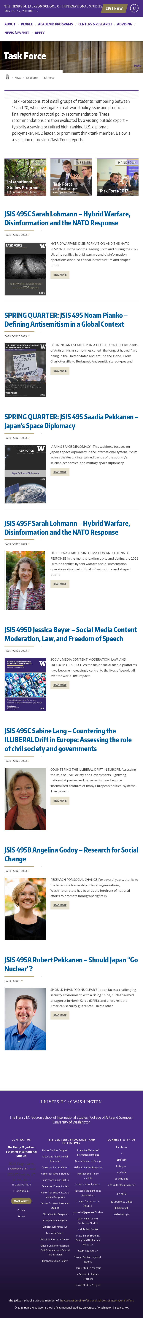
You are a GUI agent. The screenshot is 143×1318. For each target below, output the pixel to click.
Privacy (21, 1210)
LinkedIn (121, 1159)
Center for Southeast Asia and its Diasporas (55, 1195)
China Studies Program (55, 1214)
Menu (137, 65)
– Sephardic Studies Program (88, 1276)
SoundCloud (121, 1178)
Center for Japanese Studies (88, 1204)
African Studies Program (55, 1150)
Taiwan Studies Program (88, 1285)
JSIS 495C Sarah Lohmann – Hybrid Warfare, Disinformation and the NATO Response (67, 218)
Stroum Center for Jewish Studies (87, 1259)
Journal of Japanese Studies (88, 1212)
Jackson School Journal (88, 1184)
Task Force (32, 77)
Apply (40, 32)
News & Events (16, 32)
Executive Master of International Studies (88, 1152)
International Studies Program (22, 186)
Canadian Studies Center (55, 1167)
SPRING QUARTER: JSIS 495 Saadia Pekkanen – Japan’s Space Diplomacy (71, 421)
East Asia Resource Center (55, 1239)
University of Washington (71, 1103)
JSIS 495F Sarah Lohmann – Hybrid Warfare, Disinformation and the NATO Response (67, 527)
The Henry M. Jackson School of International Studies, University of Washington (61, 8)
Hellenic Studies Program (88, 1167)
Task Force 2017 (113, 191)
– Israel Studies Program (88, 1268)
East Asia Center (55, 1233)
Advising (124, 24)
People (27, 24)
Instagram (121, 1166)
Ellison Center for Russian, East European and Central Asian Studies (55, 1250)
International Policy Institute (87, 1176)
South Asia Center (88, 1250)
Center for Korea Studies (55, 1186)
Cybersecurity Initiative (55, 1226)
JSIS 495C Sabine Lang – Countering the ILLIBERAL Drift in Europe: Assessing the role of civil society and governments (68, 739)
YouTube (122, 1172)
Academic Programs (55, 24)
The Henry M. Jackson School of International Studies (49, 1117)
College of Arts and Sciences (111, 1117)
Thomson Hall (17, 1169)
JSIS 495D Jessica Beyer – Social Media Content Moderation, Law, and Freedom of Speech (70, 634)
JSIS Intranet (121, 1208)
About (9, 24)
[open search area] (134, 8)
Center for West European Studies (55, 1205)
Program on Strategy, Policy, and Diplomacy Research (88, 1240)
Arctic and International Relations (55, 1159)
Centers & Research (95, 24)
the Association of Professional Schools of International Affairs (97, 1300)
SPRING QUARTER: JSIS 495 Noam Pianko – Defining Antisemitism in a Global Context (66, 319)
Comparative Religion (55, 1220)
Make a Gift (21, 1201)
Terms (21, 1216)
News (18, 77)
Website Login (121, 1214)
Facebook (121, 1147)
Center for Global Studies (55, 1173)
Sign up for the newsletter (122, 1185)
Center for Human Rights (55, 1180)
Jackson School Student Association (88, 1193)
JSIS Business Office (121, 1201)
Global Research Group (88, 1161)
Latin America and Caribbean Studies (88, 1221)
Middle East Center (88, 1229)
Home (7, 77)
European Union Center (55, 1261)
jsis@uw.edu (22, 1191)
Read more (59, 274)
